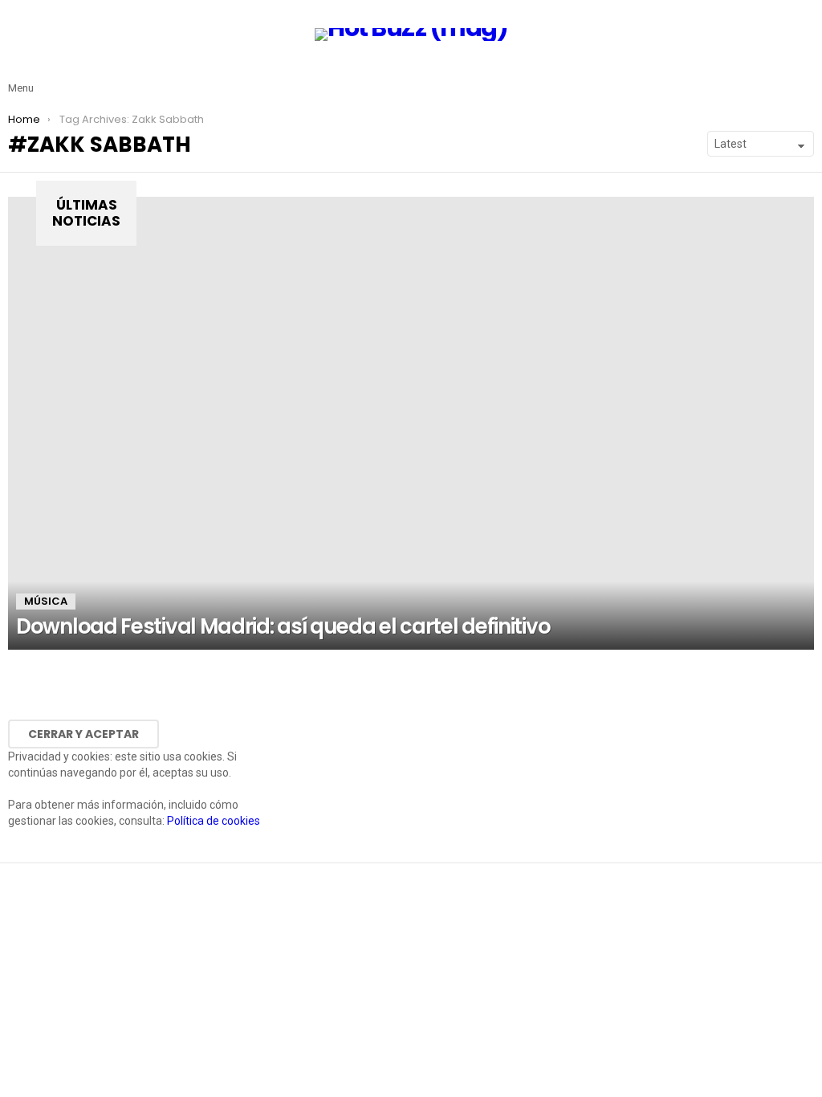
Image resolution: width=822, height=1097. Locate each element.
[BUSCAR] (804, 75)
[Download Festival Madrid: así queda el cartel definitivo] (411, 423)
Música (45, 601)
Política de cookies (213, 820)
